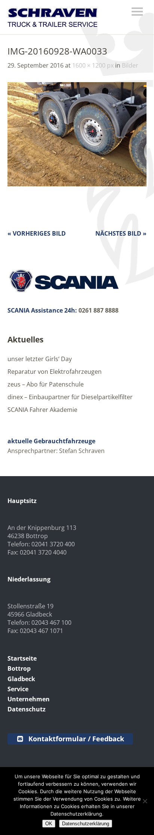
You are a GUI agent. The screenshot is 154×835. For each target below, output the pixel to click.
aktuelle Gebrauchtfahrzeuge (51, 441)
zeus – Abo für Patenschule (45, 384)
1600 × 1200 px (93, 65)
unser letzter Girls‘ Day (39, 359)
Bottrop (19, 668)
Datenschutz (26, 709)
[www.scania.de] (63, 291)
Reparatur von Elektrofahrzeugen (54, 371)
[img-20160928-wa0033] (77, 184)
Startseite (22, 658)
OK (48, 823)
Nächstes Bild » (121, 233)
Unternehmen (28, 699)
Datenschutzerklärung (85, 823)
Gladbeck (21, 679)
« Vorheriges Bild (36, 233)
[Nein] (144, 801)
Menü (137, 11)
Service (17, 689)
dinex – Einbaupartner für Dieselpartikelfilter (70, 397)
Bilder (130, 65)
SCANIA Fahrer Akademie (42, 410)
